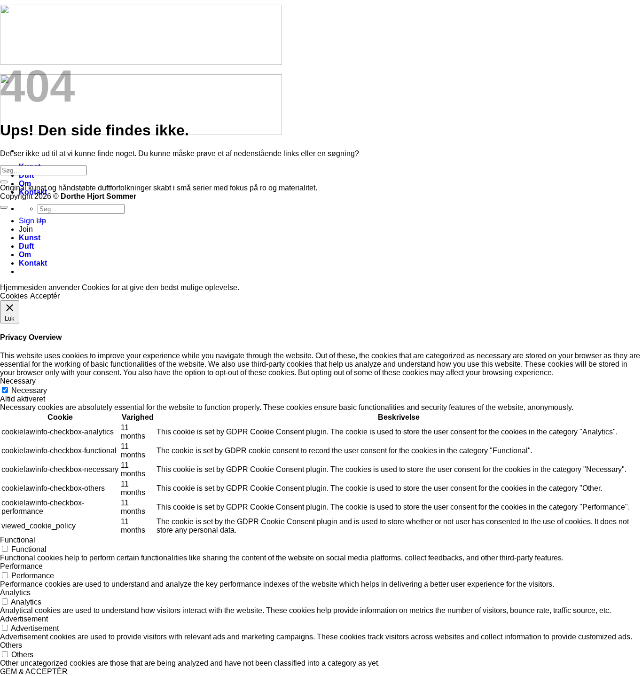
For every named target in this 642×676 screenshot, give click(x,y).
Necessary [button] (18, 381)
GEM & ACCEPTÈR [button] (34, 672)
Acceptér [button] (45, 296)
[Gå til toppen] (4, 207)
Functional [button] (17, 540)
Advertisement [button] (24, 619)
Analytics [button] (15, 593)
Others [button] (11, 645)
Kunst (29, 238)
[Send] (4, 182)
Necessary (29, 390)
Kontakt (33, 263)
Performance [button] (21, 566)
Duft (26, 246)
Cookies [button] (14, 296)
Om (25, 255)
